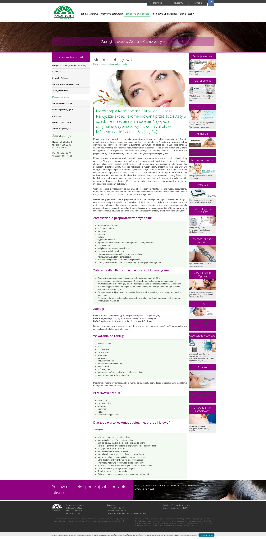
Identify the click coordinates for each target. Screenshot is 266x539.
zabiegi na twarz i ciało (137, 13)
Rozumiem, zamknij (206, 535)
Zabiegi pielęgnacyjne (61, 128)
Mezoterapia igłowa (60, 97)
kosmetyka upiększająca (164, 13)
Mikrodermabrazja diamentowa (65, 84)
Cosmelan (56, 71)
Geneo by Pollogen (60, 78)
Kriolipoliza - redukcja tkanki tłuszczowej (69, 65)
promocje (157, 3)
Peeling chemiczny (60, 90)
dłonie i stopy (187, 13)
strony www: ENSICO (179, 508)
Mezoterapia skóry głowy (62, 109)
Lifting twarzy (57, 116)
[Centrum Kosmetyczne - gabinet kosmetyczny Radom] (64, 13)
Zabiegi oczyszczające (61, 122)
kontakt (198, 3)
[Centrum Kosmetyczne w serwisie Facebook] (211, 3)
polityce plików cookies (188, 535)
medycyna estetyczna (112, 13)
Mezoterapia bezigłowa (62, 103)
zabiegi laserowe (89, 13)
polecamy (178, 3)
